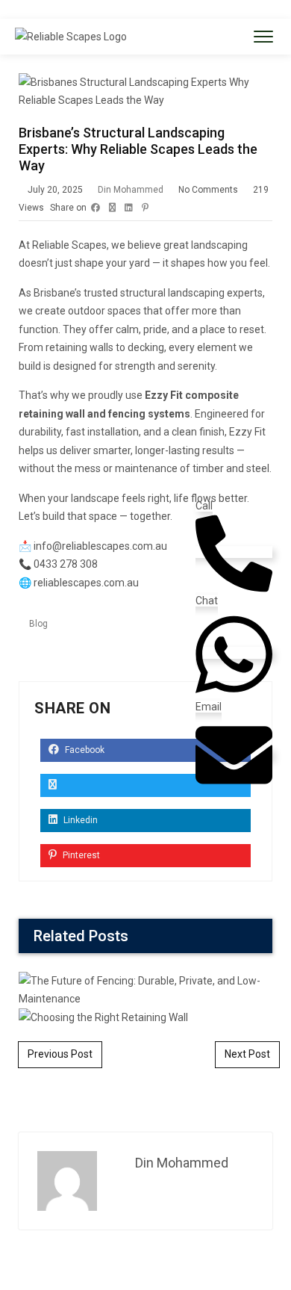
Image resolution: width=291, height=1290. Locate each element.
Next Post (247, 1054)
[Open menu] (263, 37)
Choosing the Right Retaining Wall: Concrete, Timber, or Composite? (145, 662)
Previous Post (60, 1054)
